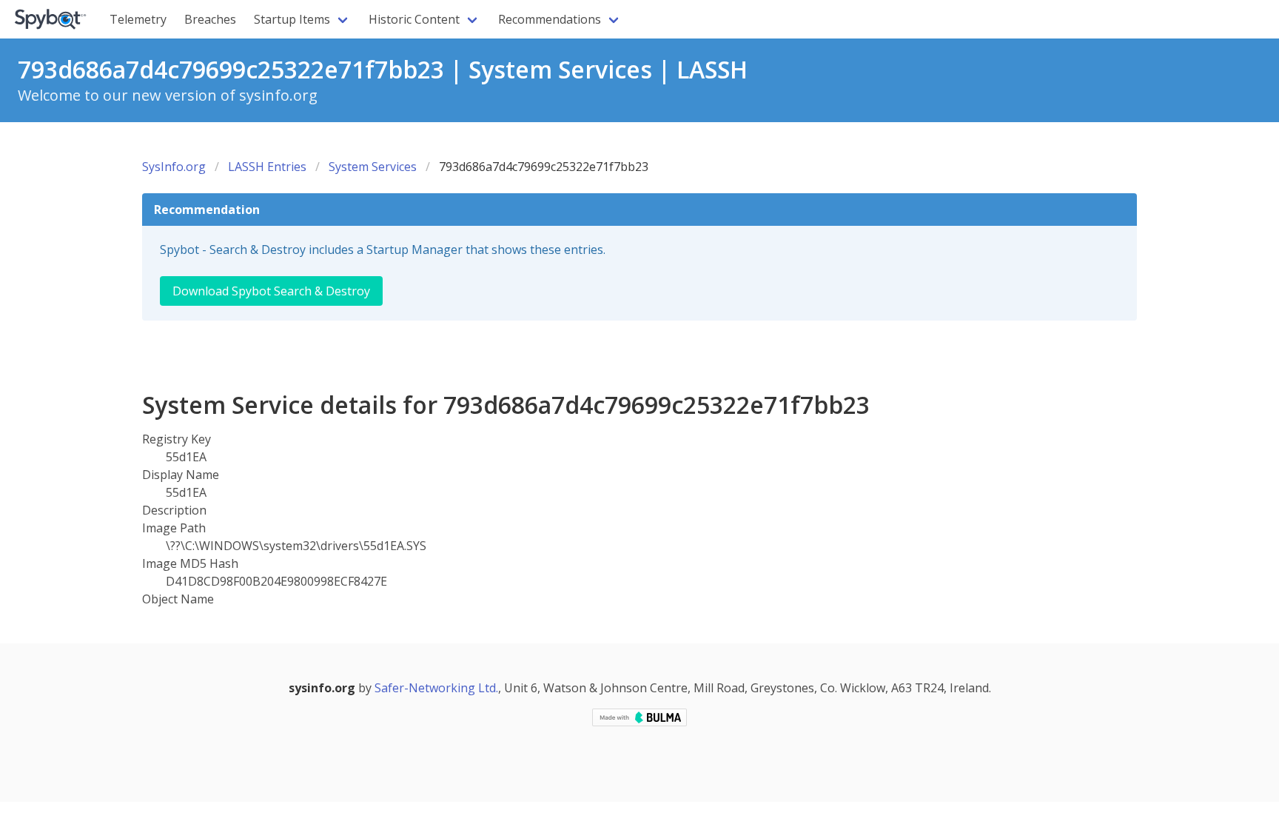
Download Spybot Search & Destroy (271, 291)
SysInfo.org (174, 166)
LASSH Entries (267, 166)
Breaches (210, 19)
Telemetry (138, 19)
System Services (373, 166)
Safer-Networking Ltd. (436, 688)
